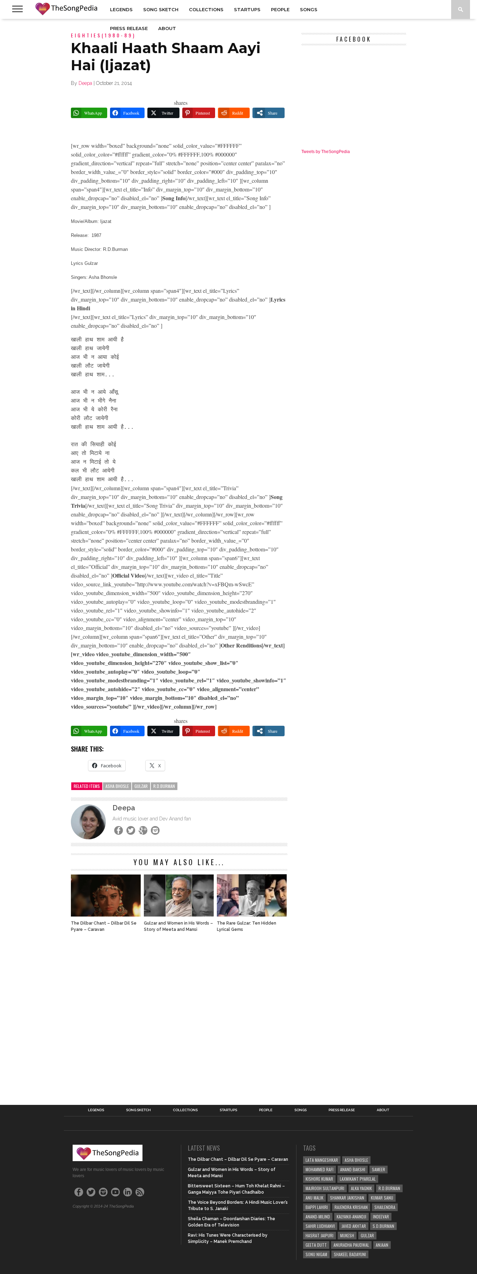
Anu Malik (314, 1198)
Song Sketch (160, 9)
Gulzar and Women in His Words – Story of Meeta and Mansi (178, 926)
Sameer (378, 1169)
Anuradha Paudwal (351, 1245)
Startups (247, 9)
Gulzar (141, 786)
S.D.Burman (383, 1226)
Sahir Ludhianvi (320, 1226)
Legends (121, 9)
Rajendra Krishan (351, 1207)
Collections (206, 9)
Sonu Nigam (316, 1254)
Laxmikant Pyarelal (358, 1179)
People (280, 9)
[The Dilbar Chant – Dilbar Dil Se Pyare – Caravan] (106, 915)
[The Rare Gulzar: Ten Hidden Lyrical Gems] (252, 915)
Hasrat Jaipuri (319, 1235)
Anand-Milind (318, 1216)
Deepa (85, 83)
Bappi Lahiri (317, 1207)
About (167, 28)
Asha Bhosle (117, 786)
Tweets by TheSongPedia (325, 151)
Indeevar (381, 1216)
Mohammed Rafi (319, 1169)
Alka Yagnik (361, 1188)
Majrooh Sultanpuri (325, 1188)
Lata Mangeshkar (322, 1160)
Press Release (129, 28)
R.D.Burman (164, 786)
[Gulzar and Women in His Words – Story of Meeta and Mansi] (179, 915)
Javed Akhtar (354, 1226)
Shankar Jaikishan (347, 1198)
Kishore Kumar (319, 1179)
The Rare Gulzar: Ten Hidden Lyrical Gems (246, 926)
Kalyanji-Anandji (351, 1216)
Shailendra (384, 1207)
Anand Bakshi (352, 1169)
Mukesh (347, 1235)
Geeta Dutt (316, 1245)
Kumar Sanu (382, 1198)
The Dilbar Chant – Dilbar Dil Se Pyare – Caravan (104, 926)
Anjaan (382, 1245)
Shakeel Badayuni (350, 1254)
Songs (308, 9)
